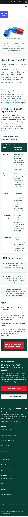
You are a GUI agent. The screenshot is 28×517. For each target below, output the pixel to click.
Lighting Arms (5, 459)
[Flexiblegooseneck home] (8, 6)
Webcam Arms (5, 470)
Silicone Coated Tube (7, 446)
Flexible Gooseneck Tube (8, 435)
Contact (3, 489)
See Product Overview (14, 397)
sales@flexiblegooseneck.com (13, 421)
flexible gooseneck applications (13, 103)
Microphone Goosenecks (8, 465)
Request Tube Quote (14, 388)
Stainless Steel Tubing (7, 440)
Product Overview (6, 429)
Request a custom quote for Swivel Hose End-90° (13, 346)
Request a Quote (6, 494)
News (2, 484)
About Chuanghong (7, 478)
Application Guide (6, 454)
